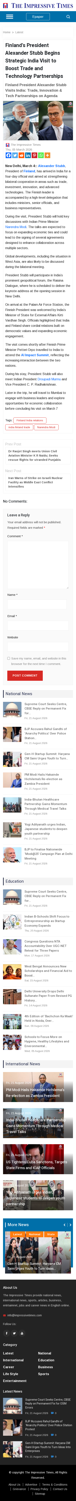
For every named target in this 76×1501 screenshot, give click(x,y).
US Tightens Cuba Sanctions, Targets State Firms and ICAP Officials (36, 1165)
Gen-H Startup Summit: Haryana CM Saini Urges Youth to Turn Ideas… (34, 1266)
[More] (47, 155)
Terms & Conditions (54, 1484)
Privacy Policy (39, 1489)
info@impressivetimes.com (24, 1315)
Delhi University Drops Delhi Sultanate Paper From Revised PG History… (48, 996)
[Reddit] (21, 155)
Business (45, 1367)
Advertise (31, 1484)
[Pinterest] (34, 155)
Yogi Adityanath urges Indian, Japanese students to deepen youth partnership (46, 829)
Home (7, 32)
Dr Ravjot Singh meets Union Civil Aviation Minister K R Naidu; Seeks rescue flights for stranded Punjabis (34, 455)
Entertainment (15, 1381)
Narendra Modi (46, 427)
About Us (14, 1484)
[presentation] (64, 1225)
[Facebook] (8, 155)
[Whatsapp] (41, 155)
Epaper (38, 17)
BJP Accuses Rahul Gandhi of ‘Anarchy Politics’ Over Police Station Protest (48, 1425)
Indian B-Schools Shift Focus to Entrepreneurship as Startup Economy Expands (47, 921)
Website (12, 637)
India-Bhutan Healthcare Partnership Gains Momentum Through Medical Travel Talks (46, 804)
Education (46, 1360)
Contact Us (60, 1489)
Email (12, 616)
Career (8, 1367)
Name (12, 594)
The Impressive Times (26, 144)
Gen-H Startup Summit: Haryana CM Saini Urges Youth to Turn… (47, 756)
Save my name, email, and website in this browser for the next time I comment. (38, 661)
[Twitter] (15, 155)
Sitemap (40, 1493)
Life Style (10, 1374)
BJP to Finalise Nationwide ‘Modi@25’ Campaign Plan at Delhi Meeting (49, 854)
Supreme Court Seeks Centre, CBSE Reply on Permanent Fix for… (46, 708)
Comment (15, 536)
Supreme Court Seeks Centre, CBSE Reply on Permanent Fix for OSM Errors (48, 1404)
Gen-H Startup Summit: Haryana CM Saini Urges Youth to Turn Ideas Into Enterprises (48, 1447)
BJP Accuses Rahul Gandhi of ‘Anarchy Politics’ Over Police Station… (46, 733)
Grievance (19, 1489)
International (13, 1360)
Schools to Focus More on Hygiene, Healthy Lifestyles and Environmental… (47, 1041)
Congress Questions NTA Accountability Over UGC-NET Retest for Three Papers (45, 946)
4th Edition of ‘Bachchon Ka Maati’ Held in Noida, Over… (49, 1018)
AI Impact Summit (35, 355)
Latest (19, 32)
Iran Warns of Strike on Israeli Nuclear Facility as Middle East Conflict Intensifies (35, 482)
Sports (43, 1374)
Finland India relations (30, 420)
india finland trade (19, 427)
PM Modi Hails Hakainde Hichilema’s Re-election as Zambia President (43, 779)
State (51, 1234)
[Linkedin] (28, 155)
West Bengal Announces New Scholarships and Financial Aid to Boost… (48, 971)
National (34, 1234)
